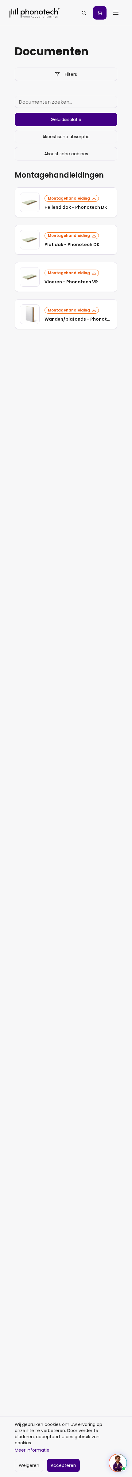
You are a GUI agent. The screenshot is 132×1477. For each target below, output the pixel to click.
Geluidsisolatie (66, 119)
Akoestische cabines (66, 154)
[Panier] (100, 13)
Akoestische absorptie (66, 137)
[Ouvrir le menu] (115, 13)
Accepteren (63, 1465)
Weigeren (29, 1465)
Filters (71, 74)
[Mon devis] (100, 13)
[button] (66, 202)
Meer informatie (32, 1450)
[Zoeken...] (84, 13)
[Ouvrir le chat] (117, 1462)
